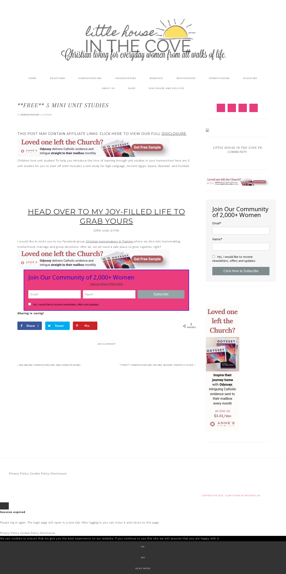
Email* (216, 223)
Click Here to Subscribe (241, 271)
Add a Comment (106, 344)
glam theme (232, 495)
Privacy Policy (19, 473)
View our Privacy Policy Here (106, 284)
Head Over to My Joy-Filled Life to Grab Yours (106, 216)
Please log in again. (13, 522)
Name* (217, 239)
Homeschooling (30, 115)
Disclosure (59, 473)
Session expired (12, 512)
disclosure (174, 134)
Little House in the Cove (143, 40)
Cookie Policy (40, 473)
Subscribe (161, 294)
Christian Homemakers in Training (110, 241)
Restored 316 (252, 495)
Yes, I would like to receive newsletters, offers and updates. (65, 304)
